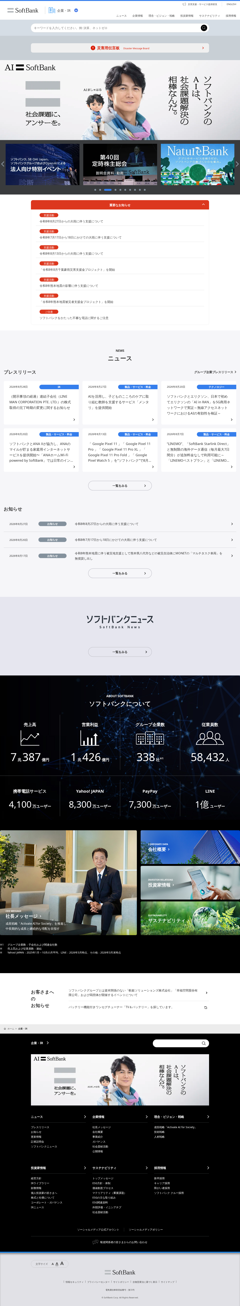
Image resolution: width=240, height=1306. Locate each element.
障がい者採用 (162, 1188)
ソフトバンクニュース (44, 1146)
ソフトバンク (120, 1272)
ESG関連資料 (100, 1202)
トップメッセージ (102, 1178)
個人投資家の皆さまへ (44, 1193)
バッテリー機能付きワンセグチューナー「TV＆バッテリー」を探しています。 (121, 1007)
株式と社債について (43, 1197)
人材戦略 (159, 1136)
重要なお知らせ (120, 205)
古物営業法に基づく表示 (145, 1282)
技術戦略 (159, 1132)
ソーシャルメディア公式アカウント (98, 1229)
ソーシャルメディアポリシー (146, 1229)
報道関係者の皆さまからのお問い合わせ (123, 1242)
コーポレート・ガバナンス (46, 1202)
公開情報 (97, 1151)
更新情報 (36, 1136)
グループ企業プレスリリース (213, 372)
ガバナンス (99, 1141)
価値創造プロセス (102, 1188)
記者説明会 (37, 1141)
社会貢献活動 (100, 1146)
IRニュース (37, 1207)
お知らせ (36, 1132)
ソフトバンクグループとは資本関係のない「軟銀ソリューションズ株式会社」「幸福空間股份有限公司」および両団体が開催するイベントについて (133, 992)
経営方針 (36, 1178)
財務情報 (36, 1188)
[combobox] (115, 28)
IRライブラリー (40, 1183)
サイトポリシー (121, 1282)
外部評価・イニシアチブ (106, 1207)
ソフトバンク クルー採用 (169, 1193)
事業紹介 (97, 1136)
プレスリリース (40, 1127)
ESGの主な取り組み (104, 1197)
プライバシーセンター (98, 1282)
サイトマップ (167, 1282)
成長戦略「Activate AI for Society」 (175, 1127)
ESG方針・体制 (101, 1183)
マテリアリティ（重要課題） (109, 1193)
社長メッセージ (101, 1127)
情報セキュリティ (75, 1282)
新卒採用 (159, 1178)
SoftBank (23, 10)
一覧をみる (120, 486)
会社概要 (97, 1132)
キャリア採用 (162, 1183)
